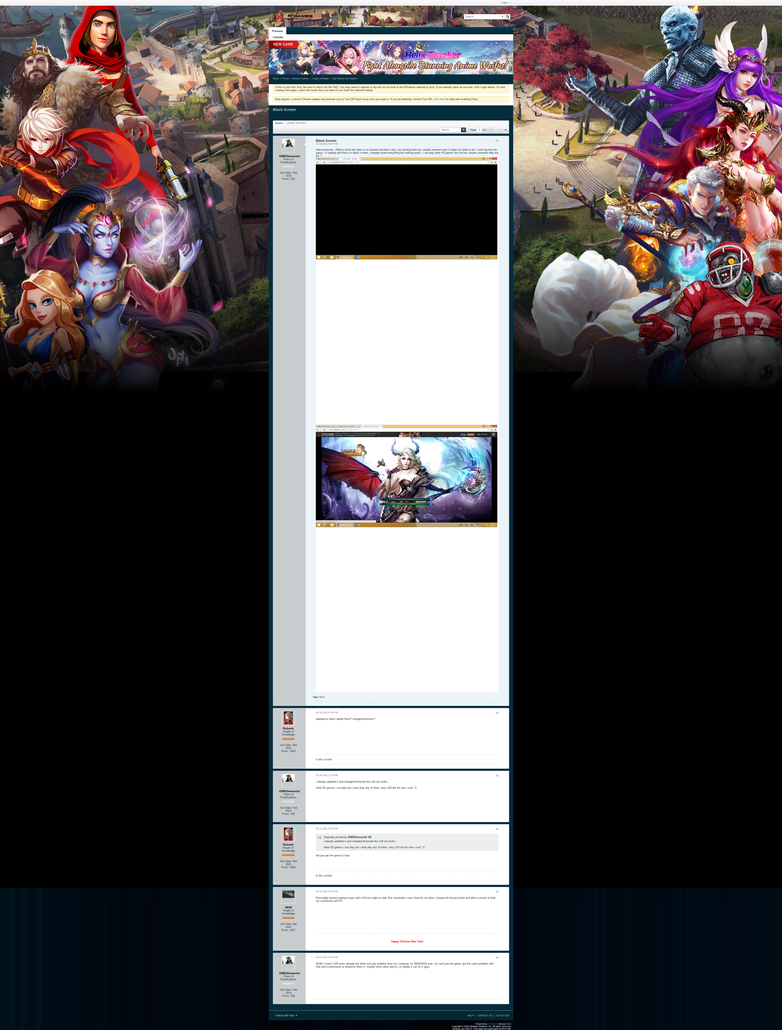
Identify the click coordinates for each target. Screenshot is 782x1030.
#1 (497, 140)
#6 (497, 957)
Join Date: (286, 172)
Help (470, 1015)
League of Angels (320, 78)
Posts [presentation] (279, 123)
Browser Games (300, 78)
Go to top (502, 1015)
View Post (369, 837)
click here (439, 99)
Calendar (278, 37)
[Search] (507, 16)
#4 (497, 829)
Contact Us (485, 1015)
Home (276, 78)
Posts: (286, 178)
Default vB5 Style (285, 1015)
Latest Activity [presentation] (296, 123)
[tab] (279, 123)
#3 (497, 775)
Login (504, 2)
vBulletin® (493, 1024)
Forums (277, 31)
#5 (497, 891)
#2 (497, 712)
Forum (285, 78)
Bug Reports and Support (344, 78)
